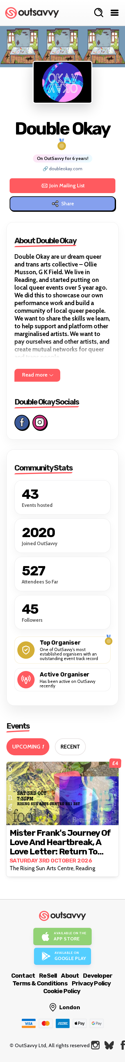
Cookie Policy (61, 991)
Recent (70, 746)
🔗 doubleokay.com (62, 169)
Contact (23, 975)
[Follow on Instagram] (39, 422)
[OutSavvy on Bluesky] (109, 1045)
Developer (97, 975)
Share (67, 204)
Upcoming (28, 746)
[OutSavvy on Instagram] (95, 1045)
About (70, 975)
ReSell (48, 975)
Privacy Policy (91, 983)
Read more (34, 375)
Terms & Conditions (40, 983)
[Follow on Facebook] (21, 422)
